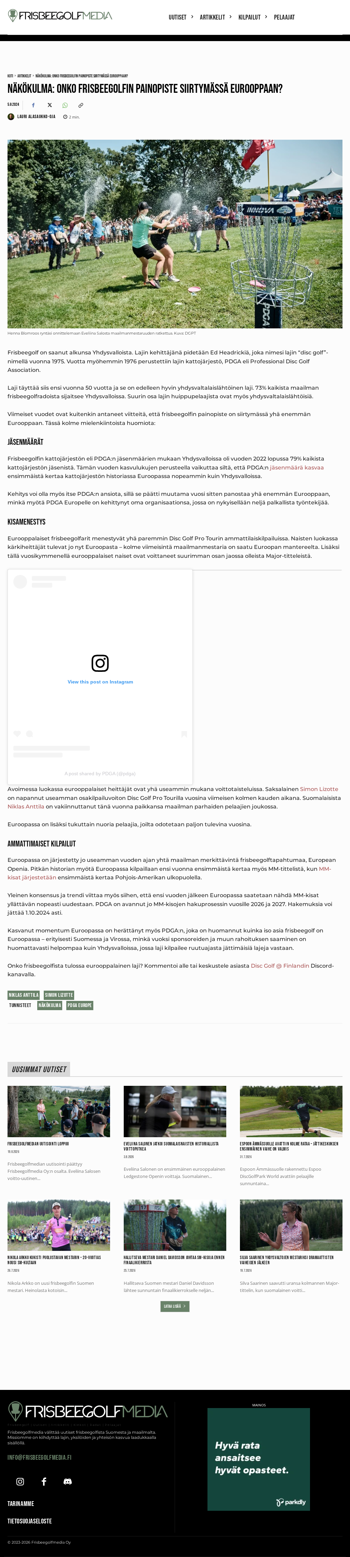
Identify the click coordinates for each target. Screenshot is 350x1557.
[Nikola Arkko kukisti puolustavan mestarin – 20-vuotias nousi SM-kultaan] (59, 1225)
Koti (10, 76)
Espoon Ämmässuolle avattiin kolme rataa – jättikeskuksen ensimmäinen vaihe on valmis (289, 1146)
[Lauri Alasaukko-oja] (12, 116)
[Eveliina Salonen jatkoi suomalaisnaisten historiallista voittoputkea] (175, 1111)
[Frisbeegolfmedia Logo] (61, 16)
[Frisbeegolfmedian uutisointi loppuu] (59, 1111)
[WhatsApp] (64, 105)
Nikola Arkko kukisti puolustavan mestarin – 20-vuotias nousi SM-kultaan (54, 1260)
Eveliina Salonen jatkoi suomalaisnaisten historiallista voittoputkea (171, 1146)
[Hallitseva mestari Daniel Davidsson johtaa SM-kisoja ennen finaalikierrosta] (175, 1225)
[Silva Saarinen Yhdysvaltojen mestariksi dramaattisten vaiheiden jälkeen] (291, 1225)
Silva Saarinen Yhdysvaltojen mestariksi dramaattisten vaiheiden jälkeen (287, 1260)
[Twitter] (49, 105)
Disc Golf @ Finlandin (280, 966)
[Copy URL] (80, 105)
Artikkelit (24, 76)
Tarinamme (21, 1504)
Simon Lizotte (319, 789)
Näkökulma (50, 1005)
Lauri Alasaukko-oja (36, 117)
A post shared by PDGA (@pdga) (100, 773)
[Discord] (67, 1482)
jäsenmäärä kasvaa (297, 467)
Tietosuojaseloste (30, 1521)
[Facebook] (33, 105)
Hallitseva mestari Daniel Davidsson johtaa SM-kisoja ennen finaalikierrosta (174, 1260)
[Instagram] (20, 1482)
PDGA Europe (80, 1005)
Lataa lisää (172, 1306)
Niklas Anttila (26, 806)
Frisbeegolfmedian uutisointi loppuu (38, 1144)
